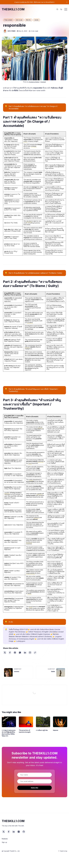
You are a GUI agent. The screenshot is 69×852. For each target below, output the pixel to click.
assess (16, 671)
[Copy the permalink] (35, 652)
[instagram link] (18, 831)
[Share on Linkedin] (25, 652)
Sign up (4, 842)
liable (53, 671)
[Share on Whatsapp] (20, 652)
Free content (8, 20)
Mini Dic (28, 20)
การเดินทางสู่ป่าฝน (42, 730)
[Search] (57, 9)
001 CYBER (11, 31)
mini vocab (19, 20)
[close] (66, 2)
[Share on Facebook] (10, 652)
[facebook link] (8, 831)
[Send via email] (30, 652)
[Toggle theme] (61, 9)
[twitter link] (3, 831)
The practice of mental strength (24, 731)
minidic (36, 20)
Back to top (63, 851)
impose (55, 730)
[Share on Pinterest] (15, 652)
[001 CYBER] (5, 31)
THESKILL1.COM (13, 9)
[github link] (24, 831)
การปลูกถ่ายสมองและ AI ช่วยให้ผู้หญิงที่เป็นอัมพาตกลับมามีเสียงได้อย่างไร (9, 733)
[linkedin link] (13, 831)
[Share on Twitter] (5, 652)
